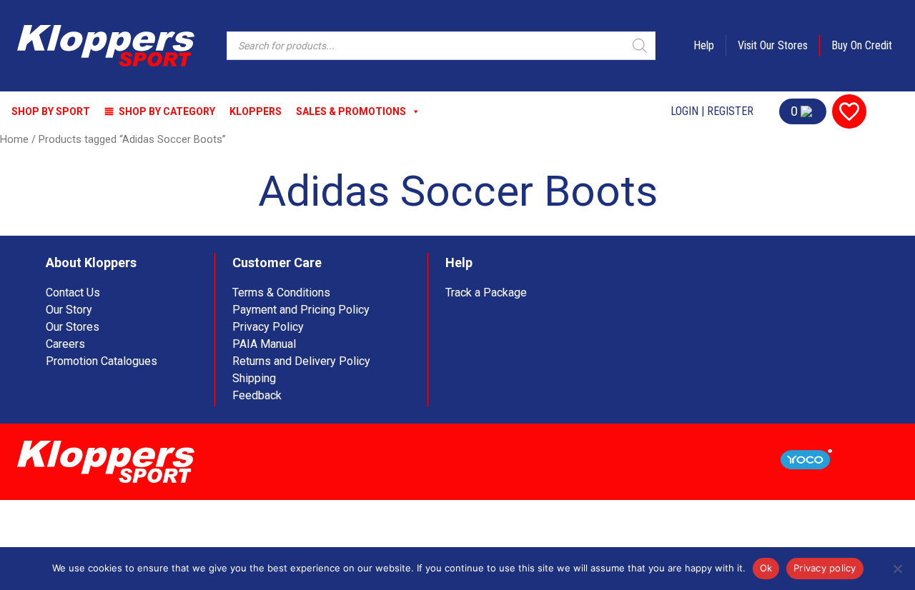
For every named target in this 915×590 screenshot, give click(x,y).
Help (703, 45)
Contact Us (73, 292)
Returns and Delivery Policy (301, 361)
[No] (897, 568)
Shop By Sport (50, 111)
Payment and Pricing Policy (301, 309)
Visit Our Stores (773, 45)
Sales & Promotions (351, 111)
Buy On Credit (861, 45)
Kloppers (255, 111)
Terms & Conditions (281, 292)
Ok (766, 568)
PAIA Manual (264, 344)
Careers (65, 344)
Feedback (257, 395)
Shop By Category (167, 111)
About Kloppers (91, 262)
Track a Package (486, 292)
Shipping (254, 378)
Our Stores (72, 327)
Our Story (69, 309)
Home (14, 139)
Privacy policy (824, 568)
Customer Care (277, 262)
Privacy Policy (268, 327)
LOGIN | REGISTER (712, 111)
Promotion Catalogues (101, 361)
